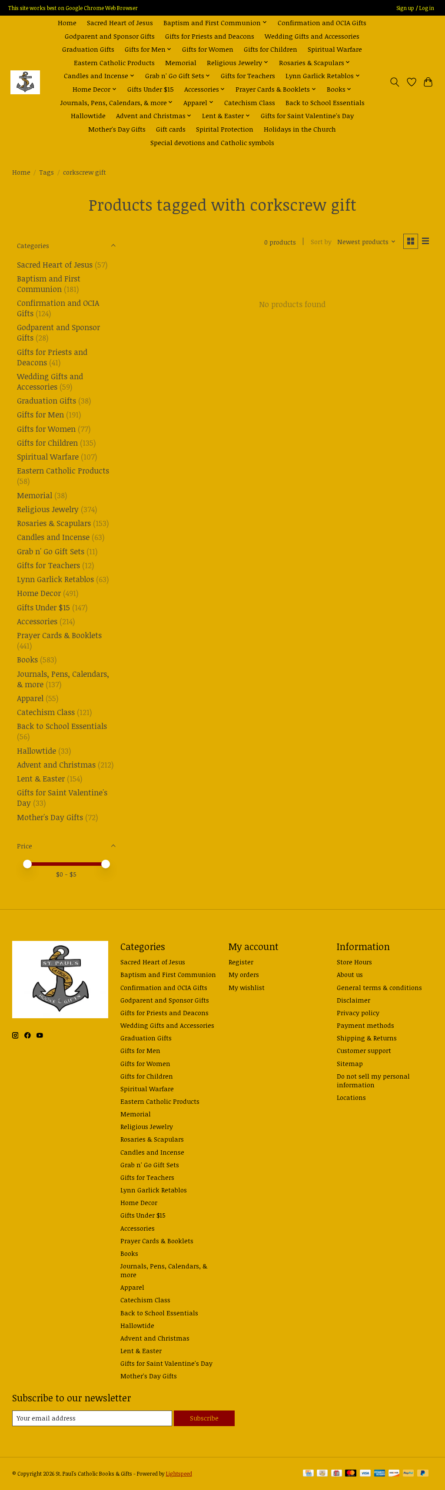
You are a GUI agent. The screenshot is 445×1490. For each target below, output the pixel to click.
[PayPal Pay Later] (422, 1474)
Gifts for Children (270, 48)
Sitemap (350, 1063)
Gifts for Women (207, 48)
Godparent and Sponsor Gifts (110, 35)
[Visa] (365, 1474)
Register (241, 961)
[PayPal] (408, 1474)
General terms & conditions (379, 987)
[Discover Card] (394, 1474)
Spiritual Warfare (335, 48)
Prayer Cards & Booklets (59, 635)
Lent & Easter (41, 778)
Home (67, 22)
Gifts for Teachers (248, 75)
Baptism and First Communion (48, 283)
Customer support (364, 1050)
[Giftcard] (336, 1474)
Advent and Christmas (56, 764)
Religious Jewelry (48, 509)
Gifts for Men (40, 414)
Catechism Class (249, 102)
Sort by (321, 241)
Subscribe (204, 1418)
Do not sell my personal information (373, 1080)
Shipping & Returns (367, 1037)
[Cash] (322, 1474)
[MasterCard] (350, 1474)
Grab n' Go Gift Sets (50, 551)
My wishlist (247, 987)
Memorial (180, 62)
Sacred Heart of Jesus (120, 22)
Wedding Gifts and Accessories (312, 35)
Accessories (37, 621)
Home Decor (39, 593)
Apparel (30, 698)
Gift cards (171, 128)
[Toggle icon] (394, 82)
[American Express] (379, 1474)
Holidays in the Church (300, 128)
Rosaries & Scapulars (54, 523)
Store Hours (354, 961)
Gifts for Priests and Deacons (209, 35)
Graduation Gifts (88, 48)
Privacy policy (358, 1012)
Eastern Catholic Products (114, 62)
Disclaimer (353, 1000)
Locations (351, 1097)
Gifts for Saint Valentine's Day (307, 115)
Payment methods (365, 1025)
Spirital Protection (224, 128)
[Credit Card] (308, 1474)
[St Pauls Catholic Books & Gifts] (25, 82)
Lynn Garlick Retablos (55, 579)
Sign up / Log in (415, 8)
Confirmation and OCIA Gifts (322, 22)
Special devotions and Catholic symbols (212, 142)
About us (350, 974)
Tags (46, 172)
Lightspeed (179, 1473)
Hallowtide (88, 115)
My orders (244, 974)
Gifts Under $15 (150, 88)
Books (27, 659)
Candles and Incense (53, 537)
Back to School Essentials (325, 102)
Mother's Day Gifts (117, 128)
